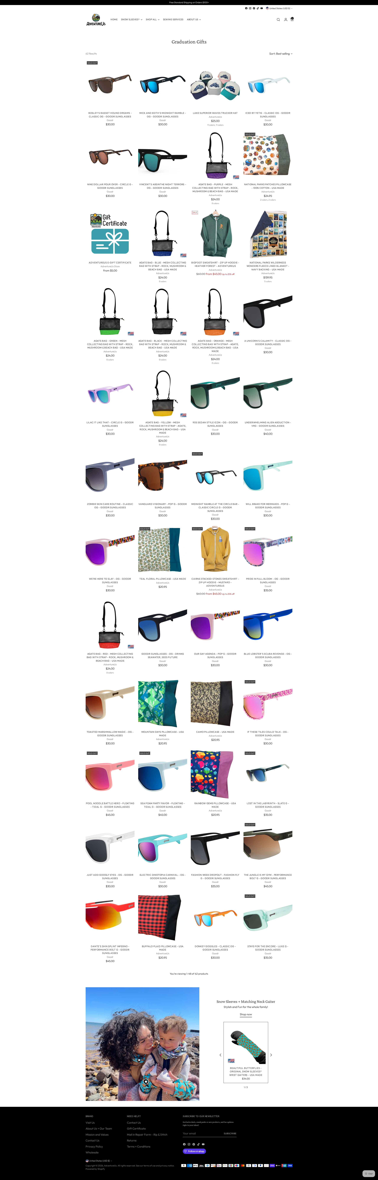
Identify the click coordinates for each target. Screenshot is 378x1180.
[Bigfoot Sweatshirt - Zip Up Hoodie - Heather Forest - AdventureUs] (215, 234)
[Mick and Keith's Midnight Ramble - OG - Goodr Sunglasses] (162, 84)
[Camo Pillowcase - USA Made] (215, 703)
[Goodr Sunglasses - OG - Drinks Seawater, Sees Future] (162, 625)
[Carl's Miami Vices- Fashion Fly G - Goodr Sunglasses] (267, 1070)
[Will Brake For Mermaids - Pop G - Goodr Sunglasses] (267, 475)
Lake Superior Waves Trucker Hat (215, 112)
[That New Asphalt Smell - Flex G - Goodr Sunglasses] (215, 1070)
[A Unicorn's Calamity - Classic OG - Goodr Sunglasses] (267, 312)
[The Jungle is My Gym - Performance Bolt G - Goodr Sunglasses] (267, 846)
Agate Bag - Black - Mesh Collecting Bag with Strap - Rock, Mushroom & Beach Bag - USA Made (162, 344)
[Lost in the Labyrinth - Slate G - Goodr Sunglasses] (267, 774)
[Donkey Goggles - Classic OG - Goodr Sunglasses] (215, 917)
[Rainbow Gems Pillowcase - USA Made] (215, 774)
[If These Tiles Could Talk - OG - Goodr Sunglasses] (267, 703)
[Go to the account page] (284, 20)
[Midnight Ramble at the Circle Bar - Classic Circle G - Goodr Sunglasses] (215, 475)
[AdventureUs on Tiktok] (257, 8)
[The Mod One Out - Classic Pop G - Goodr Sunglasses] (110, 1070)
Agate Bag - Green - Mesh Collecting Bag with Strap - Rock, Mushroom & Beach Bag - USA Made (110, 344)
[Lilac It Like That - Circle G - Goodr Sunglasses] (110, 393)
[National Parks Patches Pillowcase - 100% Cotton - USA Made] (267, 155)
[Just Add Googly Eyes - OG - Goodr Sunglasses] (110, 846)
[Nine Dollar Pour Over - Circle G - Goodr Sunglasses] (110, 155)
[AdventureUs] (96, 19)
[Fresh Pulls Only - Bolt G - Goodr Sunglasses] (215, 1142)
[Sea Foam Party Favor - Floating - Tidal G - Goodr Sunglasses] (162, 774)
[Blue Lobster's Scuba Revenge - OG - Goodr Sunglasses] (267, 625)
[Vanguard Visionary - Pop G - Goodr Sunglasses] (162, 475)
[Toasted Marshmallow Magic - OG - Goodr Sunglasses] (110, 703)
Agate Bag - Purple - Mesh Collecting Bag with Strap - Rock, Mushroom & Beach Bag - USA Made (215, 188)
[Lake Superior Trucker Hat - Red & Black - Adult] (162, 1070)
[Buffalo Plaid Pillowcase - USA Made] (162, 917)
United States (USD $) (279, 8)
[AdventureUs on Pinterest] (254, 8)
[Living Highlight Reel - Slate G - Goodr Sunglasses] (110, 1142)
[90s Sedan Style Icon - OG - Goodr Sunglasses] (215, 393)
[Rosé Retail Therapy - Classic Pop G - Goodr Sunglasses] (267, 1142)
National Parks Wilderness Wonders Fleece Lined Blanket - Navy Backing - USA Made (268, 266)
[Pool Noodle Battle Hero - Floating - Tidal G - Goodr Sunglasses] (110, 774)
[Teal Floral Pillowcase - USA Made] (162, 550)
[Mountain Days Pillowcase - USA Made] (162, 703)
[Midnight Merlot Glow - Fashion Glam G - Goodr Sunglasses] (110, 992)
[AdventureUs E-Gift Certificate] (110, 234)
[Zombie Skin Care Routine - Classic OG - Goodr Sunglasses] (110, 475)
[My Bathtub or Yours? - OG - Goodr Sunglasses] (215, 992)
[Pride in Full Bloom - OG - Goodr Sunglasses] (267, 550)
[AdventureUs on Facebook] (246, 8)
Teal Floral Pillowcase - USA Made (162, 578)
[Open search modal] (278, 20)
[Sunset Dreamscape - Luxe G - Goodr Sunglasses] (162, 1142)
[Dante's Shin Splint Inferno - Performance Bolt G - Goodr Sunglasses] (110, 917)
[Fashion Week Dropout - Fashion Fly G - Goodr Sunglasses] (215, 846)
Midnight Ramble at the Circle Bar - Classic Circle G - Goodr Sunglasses (215, 507)
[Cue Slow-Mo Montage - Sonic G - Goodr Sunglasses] (162, 992)
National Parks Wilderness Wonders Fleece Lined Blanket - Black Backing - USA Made (268, 1024)
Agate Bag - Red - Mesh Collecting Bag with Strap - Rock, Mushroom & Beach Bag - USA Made (110, 657)
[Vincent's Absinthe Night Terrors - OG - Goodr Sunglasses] (162, 155)
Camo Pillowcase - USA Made (215, 731)
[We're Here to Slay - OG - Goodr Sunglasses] (110, 550)
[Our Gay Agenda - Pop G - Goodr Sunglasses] (215, 625)
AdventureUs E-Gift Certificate (110, 262)
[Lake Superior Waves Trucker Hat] (215, 84)
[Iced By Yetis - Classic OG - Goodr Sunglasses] (267, 84)
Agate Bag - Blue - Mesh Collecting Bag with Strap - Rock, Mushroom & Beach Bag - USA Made (162, 266)
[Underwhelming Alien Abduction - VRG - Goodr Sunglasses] (267, 393)
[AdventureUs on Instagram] (250, 8)
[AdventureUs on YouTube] (261, 8)
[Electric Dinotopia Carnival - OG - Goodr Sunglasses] (162, 846)
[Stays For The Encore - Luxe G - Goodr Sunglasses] (267, 917)
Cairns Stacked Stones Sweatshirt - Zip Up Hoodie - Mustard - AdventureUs (215, 582)
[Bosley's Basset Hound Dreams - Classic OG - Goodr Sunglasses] (110, 84)
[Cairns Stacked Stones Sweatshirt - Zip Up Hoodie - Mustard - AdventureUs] (215, 550)
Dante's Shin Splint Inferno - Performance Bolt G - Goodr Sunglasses (110, 950)
